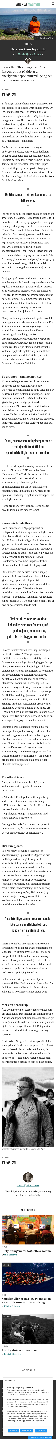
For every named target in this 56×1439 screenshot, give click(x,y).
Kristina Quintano (12, 1306)
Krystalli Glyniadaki (12, 1354)
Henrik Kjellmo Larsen (29, 54)
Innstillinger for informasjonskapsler (40, 1437)
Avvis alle (13, 1430)
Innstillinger (41, 1430)
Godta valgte (26, 1430)
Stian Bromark (10, 1255)
